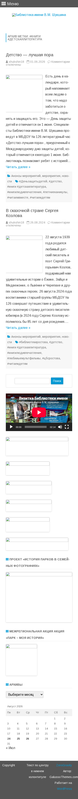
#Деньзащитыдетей (33, 181)
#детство (55, 181)
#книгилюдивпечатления (24, 192)
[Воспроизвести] (11, 427)
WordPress (64, 788)
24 (8, 738)
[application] (39, 412)
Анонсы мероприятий (26, 176)
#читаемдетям (40, 197)
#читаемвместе (17, 197)
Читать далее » (18, 167)
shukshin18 (16, 61)
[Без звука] (60, 427)
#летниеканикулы (55, 192)
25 (18, 738)
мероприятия (51, 176)
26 (27, 738)
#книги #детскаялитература (26, 186)
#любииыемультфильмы (24, 358)
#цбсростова (51, 358)
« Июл (10, 748)
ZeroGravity (64, 765)
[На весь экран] (67, 427)
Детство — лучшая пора (29, 54)
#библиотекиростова (33, 342)
